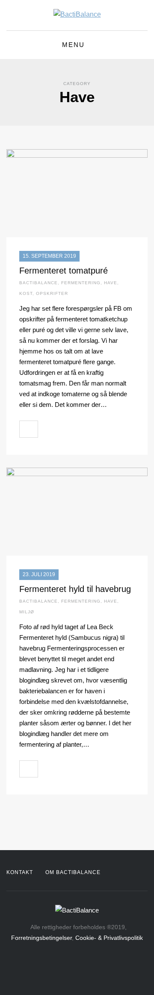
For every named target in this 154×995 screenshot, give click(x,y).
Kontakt (19, 872)
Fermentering (81, 282)
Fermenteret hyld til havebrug (75, 589)
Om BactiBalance (73, 872)
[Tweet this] (65, 429)
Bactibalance (38, 282)
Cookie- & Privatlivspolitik (109, 937)
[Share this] (47, 429)
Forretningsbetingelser (41, 937)
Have (110, 282)
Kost (26, 293)
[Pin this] (84, 429)
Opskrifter (52, 293)
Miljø (26, 611)
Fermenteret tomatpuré (63, 270)
